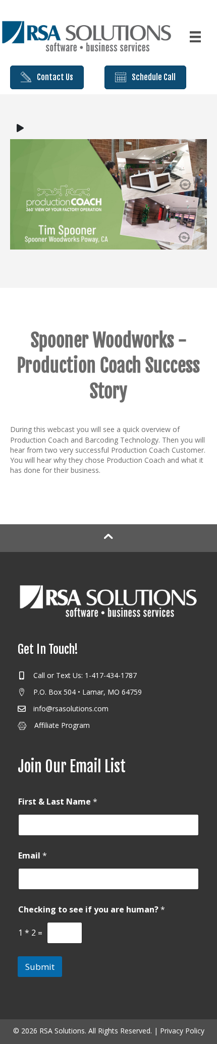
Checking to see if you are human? (91, 909)
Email (32, 856)
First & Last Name (57, 802)
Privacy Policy (182, 1030)
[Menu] (195, 37)
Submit (40, 966)
